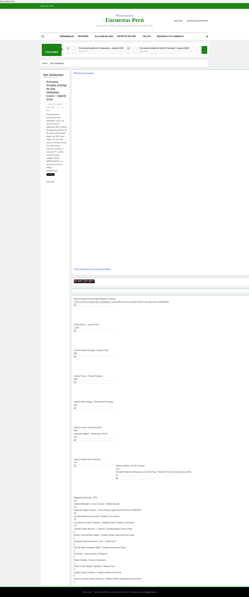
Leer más (50, 182)
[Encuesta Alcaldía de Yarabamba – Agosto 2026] (72, 51)
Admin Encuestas (55, 104)
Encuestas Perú (124, 20)
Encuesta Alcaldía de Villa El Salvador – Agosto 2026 (164, 48)
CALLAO (146, 36)
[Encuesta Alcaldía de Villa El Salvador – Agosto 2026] (132, 51)
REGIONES (83, 36)
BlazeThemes (150, 592)
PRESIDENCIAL (67, 36)
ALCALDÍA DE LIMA (104, 36)
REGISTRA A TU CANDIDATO (170, 36)
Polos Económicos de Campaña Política (92, 269)
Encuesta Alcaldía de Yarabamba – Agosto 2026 (101, 48)
